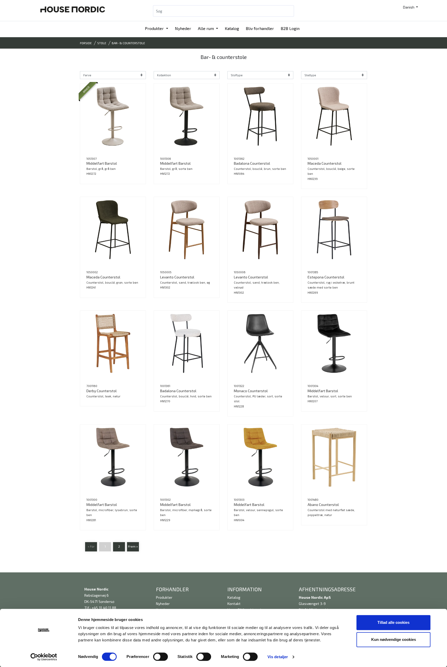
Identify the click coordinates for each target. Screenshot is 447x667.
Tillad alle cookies (393, 622)
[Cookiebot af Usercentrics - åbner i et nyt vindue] (43, 657)
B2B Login (290, 28)
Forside (86, 43)
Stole (101, 43)
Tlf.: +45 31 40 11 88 (100, 607)
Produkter (155, 28)
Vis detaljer (277, 657)
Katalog (232, 28)
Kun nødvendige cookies (393, 639)
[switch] (160, 657)
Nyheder (183, 28)
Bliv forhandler (260, 28)
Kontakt (234, 603)
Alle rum (206, 28)
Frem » (133, 546)
